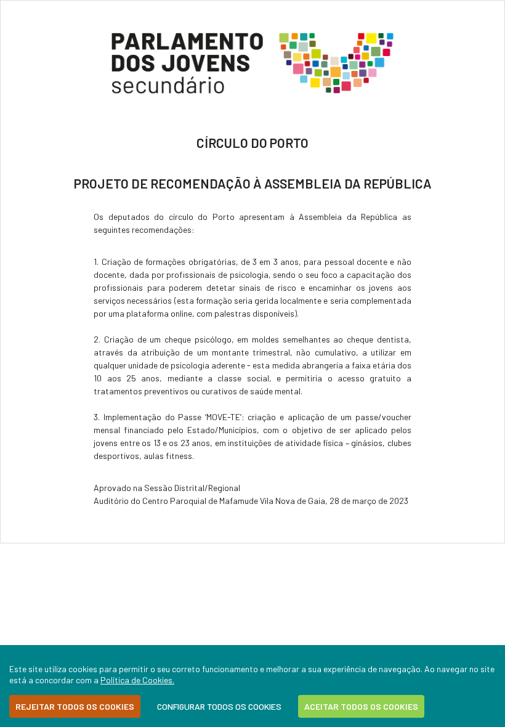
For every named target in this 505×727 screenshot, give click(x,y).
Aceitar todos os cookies (361, 706)
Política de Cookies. (137, 680)
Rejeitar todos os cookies (74, 706)
